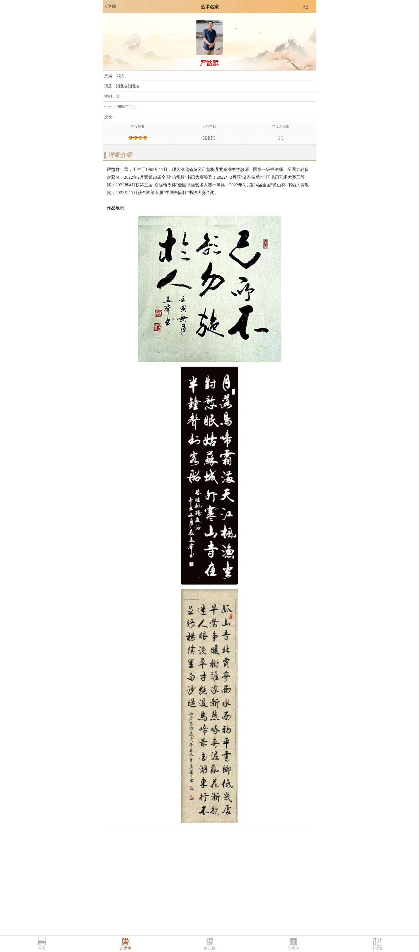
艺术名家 (210, 6)
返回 (110, 6)
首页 (42, 948)
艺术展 (293, 948)
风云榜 (209, 948)
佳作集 (377, 948)
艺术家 (126, 948)
